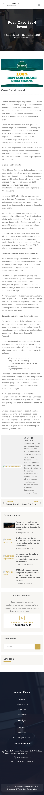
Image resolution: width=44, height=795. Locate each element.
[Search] (37, 646)
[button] (39, 4)
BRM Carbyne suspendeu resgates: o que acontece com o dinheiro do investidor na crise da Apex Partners (28, 575)
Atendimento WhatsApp (22, 622)
